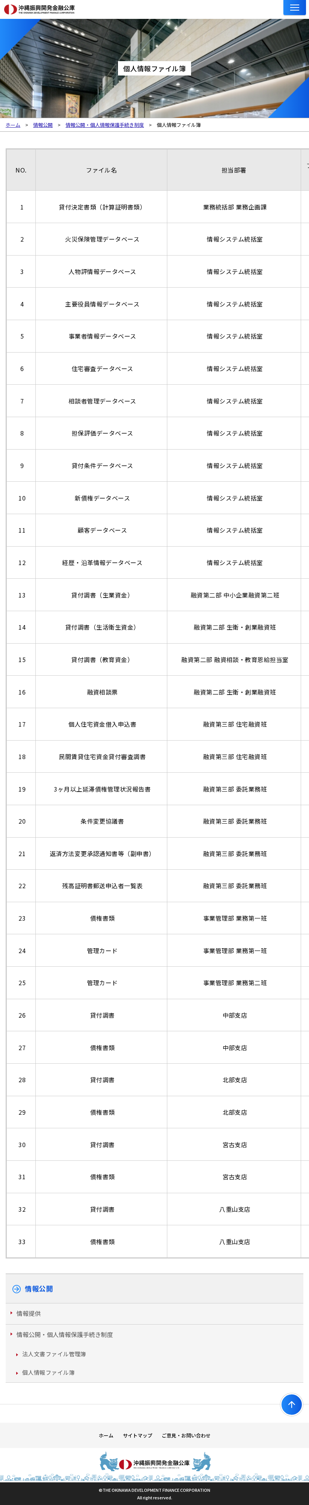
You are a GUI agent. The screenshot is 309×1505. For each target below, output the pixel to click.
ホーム (106, 1435)
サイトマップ (137, 1435)
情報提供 (29, 1313)
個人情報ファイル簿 (48, 1372)
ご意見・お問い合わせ (186, 1435)
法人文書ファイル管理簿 (54, 1354)
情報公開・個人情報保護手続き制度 (65, 1334)
